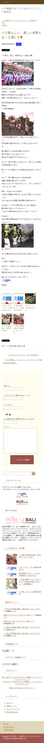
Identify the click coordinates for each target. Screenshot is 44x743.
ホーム (6, 724)
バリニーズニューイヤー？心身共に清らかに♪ (7, 308)
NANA (19, 44)
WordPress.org (12, 712)
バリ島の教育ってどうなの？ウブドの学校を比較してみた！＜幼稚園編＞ (30, 582)
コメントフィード (13, 709)
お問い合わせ (9, 730)
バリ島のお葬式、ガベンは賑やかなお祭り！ (18, 308)
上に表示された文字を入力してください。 (20, 419)
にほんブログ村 (22, 496)
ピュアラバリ (9, 727)
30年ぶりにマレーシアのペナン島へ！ (18, 615)
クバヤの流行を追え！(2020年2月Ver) (7, 328)
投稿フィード (11, 706)
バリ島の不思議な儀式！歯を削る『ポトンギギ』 (18, 329)
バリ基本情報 (11, 346)
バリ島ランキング (22, 504)
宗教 (19, 346)
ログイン (9, 703)
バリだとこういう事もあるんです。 (30, 308)
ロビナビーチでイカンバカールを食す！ (24, 355)
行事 (23, 346)
